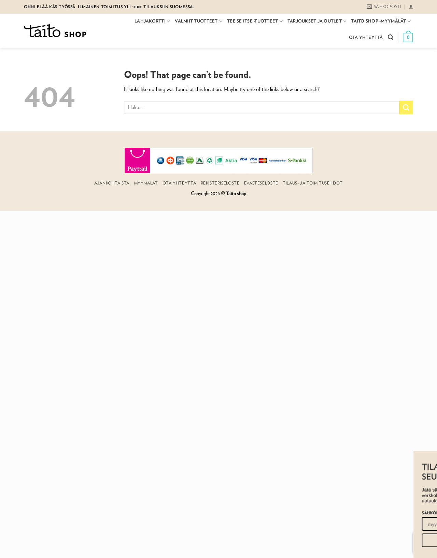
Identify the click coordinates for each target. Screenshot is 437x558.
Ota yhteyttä (366, 37)
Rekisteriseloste (220, 183)
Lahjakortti (150, 21)
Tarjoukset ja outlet (314, 21)
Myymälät (146, 183)
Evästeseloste (261, 183)
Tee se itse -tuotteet (252, 21)
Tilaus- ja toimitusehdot (313, 183)
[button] (411, 6)
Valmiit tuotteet (196, 21)
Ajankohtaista (111, 183)
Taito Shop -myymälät (378, 21)
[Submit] (406, 107)
